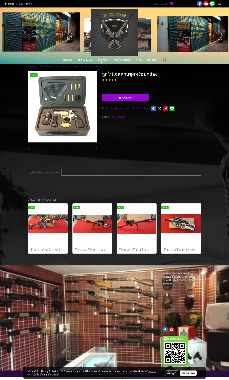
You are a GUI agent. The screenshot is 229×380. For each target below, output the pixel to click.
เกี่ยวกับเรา (102, 59)
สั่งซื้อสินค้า (127, 97)
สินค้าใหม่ (151, 59)
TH (222, 3)
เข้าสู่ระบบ (9, 3)
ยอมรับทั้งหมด (188, 373)
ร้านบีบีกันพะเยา (122, 59)
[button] (164, 60)
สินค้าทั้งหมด (84, 59)
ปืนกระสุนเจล (118, 116)
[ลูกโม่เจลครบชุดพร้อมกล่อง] (62, 107)
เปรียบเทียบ (135, 108)
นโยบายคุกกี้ (53, 374)
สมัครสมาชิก (25, 3)
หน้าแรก (68, 59)
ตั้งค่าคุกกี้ (171, 373)
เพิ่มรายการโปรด (112, 108)
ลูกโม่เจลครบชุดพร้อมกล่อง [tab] (45, 172)
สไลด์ (139, 59)
